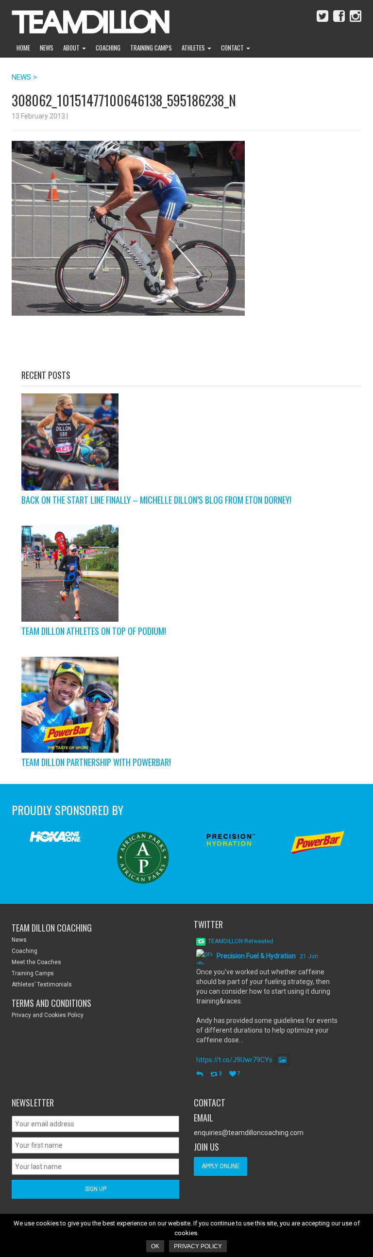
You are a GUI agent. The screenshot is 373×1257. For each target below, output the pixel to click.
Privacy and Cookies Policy (48, 1015)
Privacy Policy (198, 1246)
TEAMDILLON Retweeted (240, 941)
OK (155, 1246)
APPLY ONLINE (220, 1166)
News (46, 47)
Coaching (108, 47)
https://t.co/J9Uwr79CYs (234, 1060)
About (72, 47)
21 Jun (309, 956)
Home (23, 47)
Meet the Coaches (36, 962)
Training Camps (151, 47)
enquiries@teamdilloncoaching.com (249, 1133)
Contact (233, 47)
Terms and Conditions (51, 1003)
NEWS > (24, 77)
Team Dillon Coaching (52, 927)
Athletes (194, 47)
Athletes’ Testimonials (42, 984)
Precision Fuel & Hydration (256, 956)
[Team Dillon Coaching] (83, 19)
